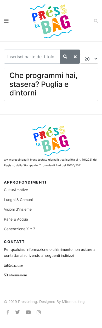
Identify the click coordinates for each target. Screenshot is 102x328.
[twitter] (17, 312)
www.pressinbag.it (16, 159)
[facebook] (8, 312)
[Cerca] (65, 57)
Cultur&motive (16, 189)
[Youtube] (28, 312)
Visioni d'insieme (18, 209)
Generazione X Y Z (20, 229)
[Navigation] (13, 20)
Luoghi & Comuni (18, 199)
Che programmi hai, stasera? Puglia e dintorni (43, 84)
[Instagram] (39, 312)
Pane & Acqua (16, 219)
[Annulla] (75, 57)
